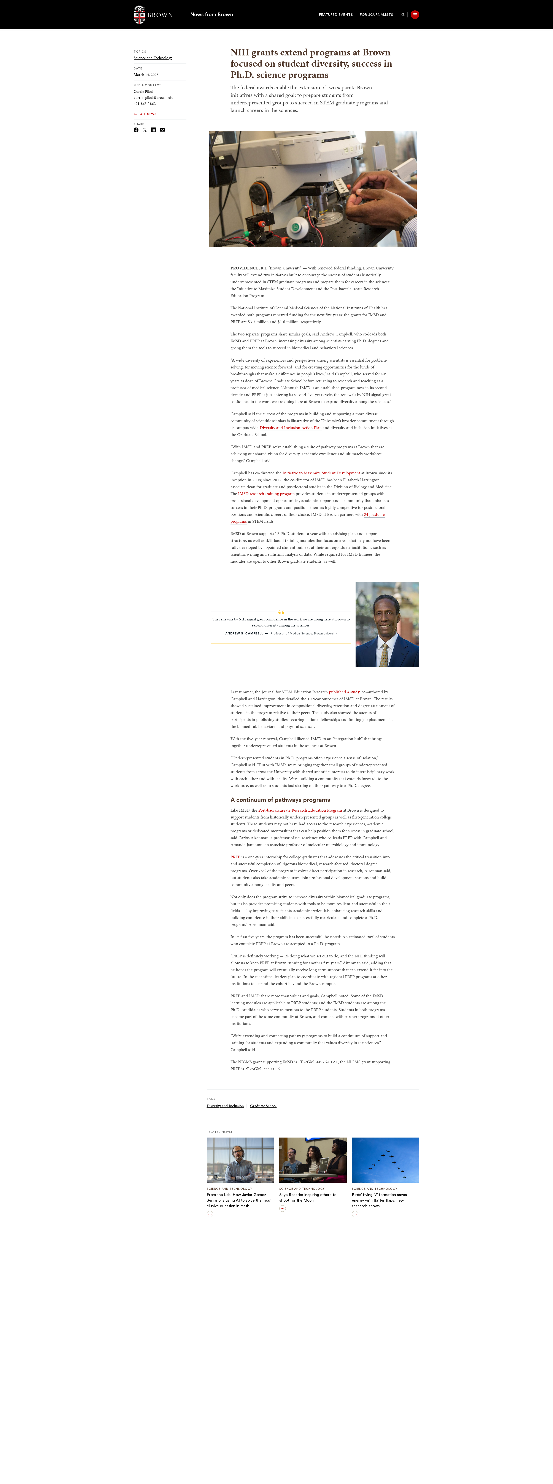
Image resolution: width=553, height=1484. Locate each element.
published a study (344, 692)
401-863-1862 (145, 103)
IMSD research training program (266, 494)
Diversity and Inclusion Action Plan (291, 428)
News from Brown (211, 14)
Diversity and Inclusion (225, 1105)
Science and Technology (153, 57)
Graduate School (263, 1105)
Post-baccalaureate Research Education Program (300, 810)
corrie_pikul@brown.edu (153, 97)
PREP (235, 857)
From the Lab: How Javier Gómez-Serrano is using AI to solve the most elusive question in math (239, 1200)
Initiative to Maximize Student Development (321, 473)
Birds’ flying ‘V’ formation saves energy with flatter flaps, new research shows (379, 1200)
